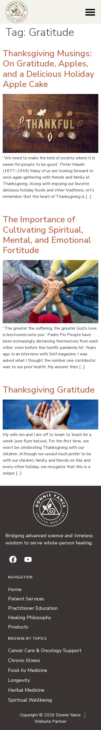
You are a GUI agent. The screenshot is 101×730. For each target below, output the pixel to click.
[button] (90, 12)
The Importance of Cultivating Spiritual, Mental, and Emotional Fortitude (47, 235)
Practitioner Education (33, 608)
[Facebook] (12, 559)
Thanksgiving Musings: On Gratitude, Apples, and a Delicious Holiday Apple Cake (48, 69)
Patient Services (26, 599)
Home (15, 589)
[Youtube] (28, 559)
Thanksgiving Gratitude (49, 390)
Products (18, 627)
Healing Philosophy (29, 617)
